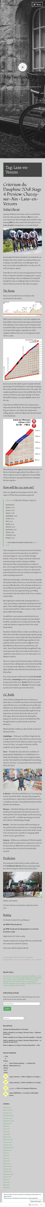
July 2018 (6, 1126)
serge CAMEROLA (15, 1093)
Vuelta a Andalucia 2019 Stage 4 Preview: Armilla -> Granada (22, 1037)
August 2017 (7, 1150)
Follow (7, 1009)
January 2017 (7, 1169)
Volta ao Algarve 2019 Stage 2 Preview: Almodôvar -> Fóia (21, 1045)
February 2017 (7, 1166)
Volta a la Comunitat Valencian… (27, 1088)
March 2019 (7, 1108)
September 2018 (8, 1121)
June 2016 (6, 1182)
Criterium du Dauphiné (26, 957)
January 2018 (7, 1142)
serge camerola (14, 1077)
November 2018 (8, 1115)
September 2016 (8, 1174)
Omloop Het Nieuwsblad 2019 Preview (15, 1029)
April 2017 (6, 1161)
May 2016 (6, 1185)
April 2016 (6, 1187)
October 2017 (7, 1145)
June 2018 (6, 1129)
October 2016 (7, 1171)
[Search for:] (13, 1018)
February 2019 (7, 1110)
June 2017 (6, 1155)
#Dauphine (9, 500)
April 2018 (6, 1134)
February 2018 (7, 1139)
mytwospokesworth (11, 957)
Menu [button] (38, 4)
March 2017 (7, 1164)
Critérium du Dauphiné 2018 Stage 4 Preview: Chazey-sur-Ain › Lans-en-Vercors (22, 194)
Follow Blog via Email (11, 993)
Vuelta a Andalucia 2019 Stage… (31, 1082)
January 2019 (7, 1113)
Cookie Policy (35, 1198)
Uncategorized (7, 960)
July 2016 (6, 1179)
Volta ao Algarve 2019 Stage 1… (31, 1077)
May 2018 (6, 1132)
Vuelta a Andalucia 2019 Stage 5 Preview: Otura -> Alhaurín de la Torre (22, 1033)
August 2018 (7, 1124)
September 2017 (8, 1148)
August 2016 (7, 1177)
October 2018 (7, 1118)
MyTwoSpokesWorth (22, 79)
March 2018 (7, 1137)
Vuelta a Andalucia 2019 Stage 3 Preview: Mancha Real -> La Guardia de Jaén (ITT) (22, 1041)
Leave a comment (36, 960)
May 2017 (6, 1158)
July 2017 (6, 1153)
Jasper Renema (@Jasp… (17, 1063)
